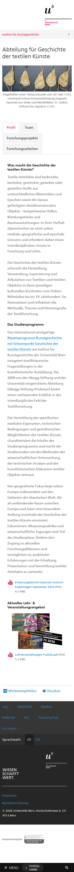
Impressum (9, 795)
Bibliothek (25, 706)
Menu (14, 867)
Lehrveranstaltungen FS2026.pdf (40, 657)
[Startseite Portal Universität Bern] (58, 15)
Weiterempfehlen (22, 690)
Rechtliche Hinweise (15, 803)
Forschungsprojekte (22, 137)
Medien (46, 706)
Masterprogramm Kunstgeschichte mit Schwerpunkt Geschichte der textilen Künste (34, 343)
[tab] (11, 127)
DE (29, 739)
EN (38, 739)
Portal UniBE (34, 867)
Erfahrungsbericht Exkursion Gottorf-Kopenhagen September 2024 (39, 586)
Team (29, 127)
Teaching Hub (48, 717)
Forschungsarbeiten (22, 148)
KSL (26, 717)
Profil (11, 127)
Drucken (54, 690)
